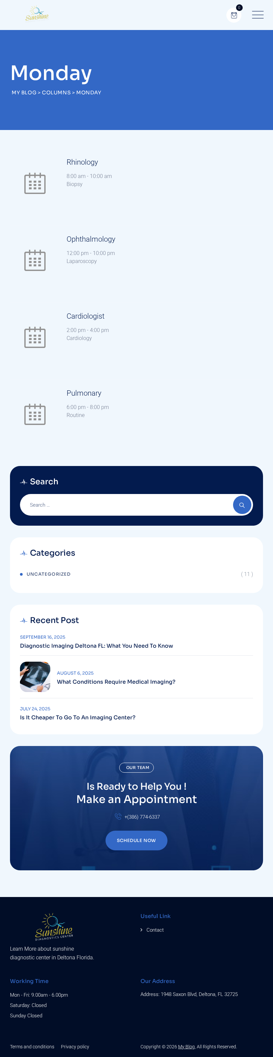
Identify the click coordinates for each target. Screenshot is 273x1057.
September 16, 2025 (42, 637)
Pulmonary (84, 393)
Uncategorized (49, 574)
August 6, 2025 (75, 673)
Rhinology (82, 162)
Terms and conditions (32, 1046)
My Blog (186, 1046)
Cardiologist (86, 316)
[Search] (242, 505)
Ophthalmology (91, 239)
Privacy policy (75, 1046)
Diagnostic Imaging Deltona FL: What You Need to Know (96, 646)
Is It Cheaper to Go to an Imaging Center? (78, 717)
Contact (155, 930)
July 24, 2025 (35, 709)
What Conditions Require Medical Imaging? (116, 682)
